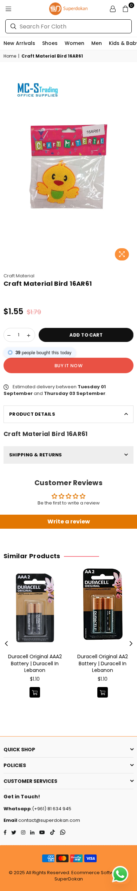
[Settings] (112, 9)
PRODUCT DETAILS (32, 414)
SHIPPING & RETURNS (35, 454)
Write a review (68, 521)
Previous (6, 644)
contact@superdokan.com (48, 820)
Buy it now (68, 365)
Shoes (50, 43)
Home (10, 56)
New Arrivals (19, 43)
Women (74, 43)
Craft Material (19, 275)
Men (96, 43)
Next (131, 644)
